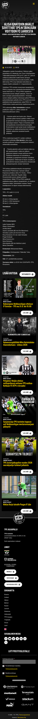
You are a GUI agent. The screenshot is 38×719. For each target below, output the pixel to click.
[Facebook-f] (17, 638)
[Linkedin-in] (21, 638)
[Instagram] (6, 638)
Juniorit (6, 608)
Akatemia (7, 611)
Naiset (6, 605)
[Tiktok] (13, 638)
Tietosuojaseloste (24, 714)
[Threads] (25, 638)
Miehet (6, 603)
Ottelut (6, 600)
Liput (5, 625)
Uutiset (6, 597)
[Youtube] (9, 638)
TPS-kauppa (8, 617)
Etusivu (4, 34)
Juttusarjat (7, 614)
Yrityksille (7, 620)
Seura (6, 622)
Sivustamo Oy (21, 717)
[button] (33, 3)
